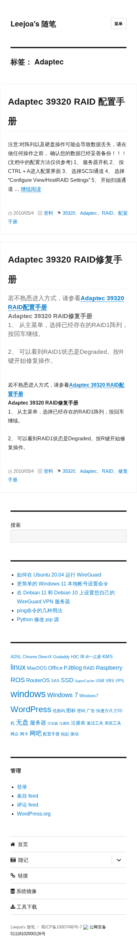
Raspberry (109, 668)
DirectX (45, 656)
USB (100, 680)
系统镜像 (26, 891)
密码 (81, 710)
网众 (15, 734)
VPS (119, 680)
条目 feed (27, 796)
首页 (21, 844)
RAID (107, 213)
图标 (71, 710)
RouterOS (38, 680)
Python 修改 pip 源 (38, 619)
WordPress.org (34, 813)
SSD (67, 680)
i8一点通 (93, 656)
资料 (48, 213)
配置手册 (51, 734)
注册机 (64, 723)
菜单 (118, 23)
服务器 (38, 723)
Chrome (30, 656)
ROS (18, 679)
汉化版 (52, 723)
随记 (22, 859)
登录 (22, 787)
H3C (75, 656)
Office (55, 668)
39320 (68, 213)
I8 (82, 656)
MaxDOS (37, 668)
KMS (107, 656)
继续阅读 (31, 189)
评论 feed (27, 805)
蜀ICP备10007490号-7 (62, 927)
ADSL (16, 656)
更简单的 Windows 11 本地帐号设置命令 (62, 583)
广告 (91, 710)
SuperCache (84, 681)
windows (28, 694)
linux (18, 667)
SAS (55, 680)
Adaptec (88, 213)
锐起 (65, 734)
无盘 (22, 722)
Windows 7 (62, 694)
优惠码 (59, 710)
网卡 (24, 734)
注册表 (78, 723)
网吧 (36, 733)
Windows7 (88, 695)
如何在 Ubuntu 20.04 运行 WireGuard (59, 574)
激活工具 (95, 723)
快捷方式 (104, 710)
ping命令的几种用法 (39, 610)
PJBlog (73, 668)
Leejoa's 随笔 (33, 23)
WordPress (31, 709)
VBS (109, 680)
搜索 (16, 525)
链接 (21, 875)
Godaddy (61, 656)
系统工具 (113, 723)
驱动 (74, 734)
